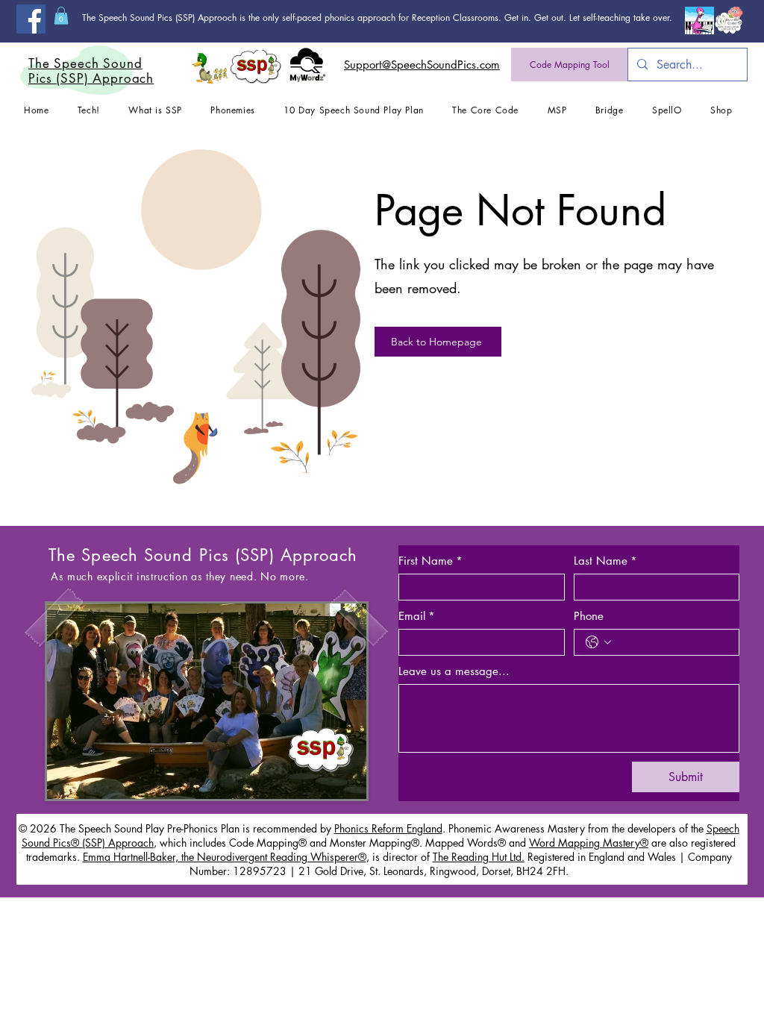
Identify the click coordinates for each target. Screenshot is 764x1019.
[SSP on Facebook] (31, 19)
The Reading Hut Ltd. (479, 857)
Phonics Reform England (388, 828)
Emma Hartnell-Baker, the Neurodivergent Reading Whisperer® (224, 857)
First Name (430, 561)
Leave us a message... (454, 671)
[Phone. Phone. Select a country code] (598, 642)
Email (416, 616)
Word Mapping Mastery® (588, 842)
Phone (589, 616)
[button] (61, 16)
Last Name (605, 561)
